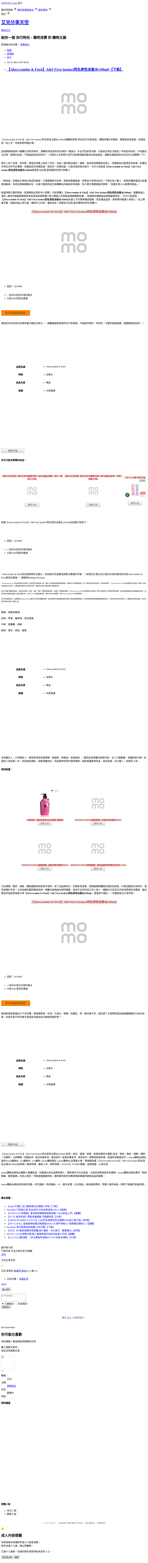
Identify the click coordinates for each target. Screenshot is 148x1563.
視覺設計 (24, 44)
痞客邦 (17, 1271)
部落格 (10, 54)
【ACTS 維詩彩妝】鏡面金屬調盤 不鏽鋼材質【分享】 (35, 1216)
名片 (9, 57)
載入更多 (6, 1290)
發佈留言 (6, 1307)
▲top (3, 1284)
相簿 (9, 50)
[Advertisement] (74, 1451)
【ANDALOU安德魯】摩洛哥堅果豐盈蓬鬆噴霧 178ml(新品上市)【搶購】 (44, 1213)
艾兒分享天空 (15, 22)
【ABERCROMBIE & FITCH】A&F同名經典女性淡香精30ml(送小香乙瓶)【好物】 (49, 1220)
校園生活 (23, 1279)
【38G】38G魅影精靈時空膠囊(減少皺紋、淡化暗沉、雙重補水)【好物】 (44, 1230)
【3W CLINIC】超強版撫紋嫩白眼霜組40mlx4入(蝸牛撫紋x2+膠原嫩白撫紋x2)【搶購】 (51, 1223)
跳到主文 (5, 30)
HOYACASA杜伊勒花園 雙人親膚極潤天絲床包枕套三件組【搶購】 (41, 1234)
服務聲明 (101, 1523)
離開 (16, 1557)
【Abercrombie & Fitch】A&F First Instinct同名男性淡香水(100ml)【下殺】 (65, 69)
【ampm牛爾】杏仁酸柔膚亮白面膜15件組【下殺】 (33, 1206)
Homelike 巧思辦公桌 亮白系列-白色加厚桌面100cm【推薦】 (37, 1210)
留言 (23, 1271)
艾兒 (3, 1254)
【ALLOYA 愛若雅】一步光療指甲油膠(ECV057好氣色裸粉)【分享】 (42, 1237)
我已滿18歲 (7, 1557)
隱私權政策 (90, 1523)
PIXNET (52, 1523)
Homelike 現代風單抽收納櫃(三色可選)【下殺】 (31, 1227)
